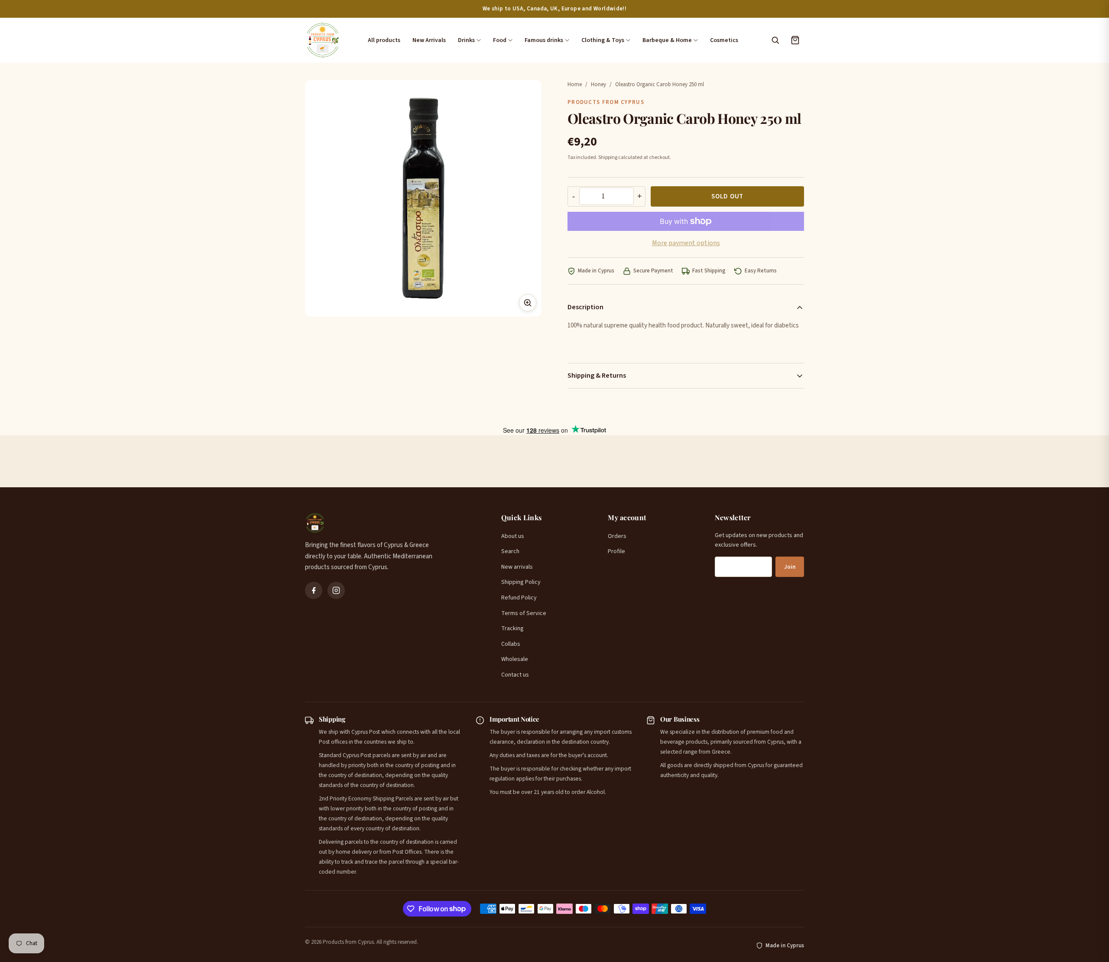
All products (384, 40)
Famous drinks (544, 40)
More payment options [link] (686, 243)
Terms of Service (523, 613)
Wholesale (514, 659)
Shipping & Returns (596, 375)
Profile (616, 551)
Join (789, 567)
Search (510, 551)
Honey (598, 84)
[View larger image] (527, 302)
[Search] (775, 40)
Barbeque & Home (667, 40)
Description (585, 307)
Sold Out (727, 196)
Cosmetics (724, 40)
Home (574, 84)
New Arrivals (429, 40)
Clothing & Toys (602, 40)
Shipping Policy (521, 582)
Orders (617, 536)
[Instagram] (336, 590)
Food (499, 40)
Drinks (466, 40)
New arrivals (517, 567)
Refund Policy (519, 597)
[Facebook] (313, 590)
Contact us (515, 674)
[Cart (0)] (795, 40)
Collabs (510, 644)
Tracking (512, 628)
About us (512, 536)
